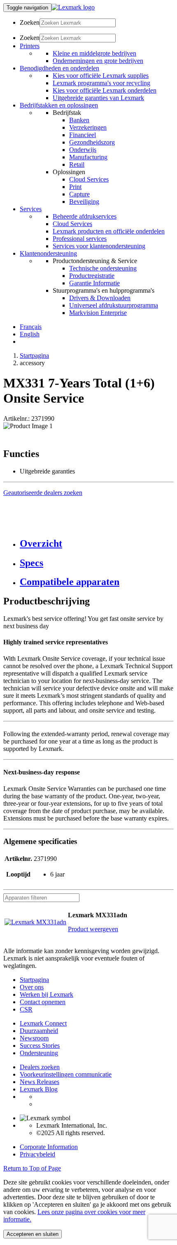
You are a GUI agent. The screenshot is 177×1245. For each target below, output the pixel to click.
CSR (26, 1009)
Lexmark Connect (43, 1023)
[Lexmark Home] (73, 7)
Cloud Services (89, 179)
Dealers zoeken (40, 1066)
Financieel (82, 134)
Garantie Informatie (94, 283)
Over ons (32, 987)
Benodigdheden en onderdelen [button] (59, 68)
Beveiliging (84, 201)
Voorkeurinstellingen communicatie (66, 1074)
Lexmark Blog (39, 1089)
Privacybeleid (37, 1154)
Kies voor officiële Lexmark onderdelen (104, 90)
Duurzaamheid (39, 1030)
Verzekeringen (88, 127)
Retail (76, 164)
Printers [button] (30, 45)
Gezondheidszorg (92, 142)
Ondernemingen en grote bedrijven (98, 60)
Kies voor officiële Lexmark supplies (101, 75)
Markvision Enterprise (98, 312)
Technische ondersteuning (103, 268)
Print (75, 186)
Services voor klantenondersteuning (99, 245)
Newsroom (34, 1038)
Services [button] (31, 208)
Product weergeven (93, 929)
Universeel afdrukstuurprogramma (113, 305)
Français (31, 326)
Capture (79, 194)
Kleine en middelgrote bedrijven (94, 53)
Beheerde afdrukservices (84, 216)
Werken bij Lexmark (46, 994)
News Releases (39, 1081)
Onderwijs (82, 149)
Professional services (80, 238)
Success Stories (40, 1045)
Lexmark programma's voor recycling (101, 82)
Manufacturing (88, 157)
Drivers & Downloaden (99, 297)
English (30, 334)
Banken (79, 120)
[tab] (97, 543)
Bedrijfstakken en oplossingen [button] (59, 105)
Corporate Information (49, 1146)
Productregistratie (91, 275)
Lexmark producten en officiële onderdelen (109, 231)
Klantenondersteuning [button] (48, 253)
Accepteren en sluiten (32, 1234)
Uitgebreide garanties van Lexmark (98, 97)
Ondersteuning (39, 1052)
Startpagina (34, 355)
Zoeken (30, 22)
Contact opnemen (42, 1001)
